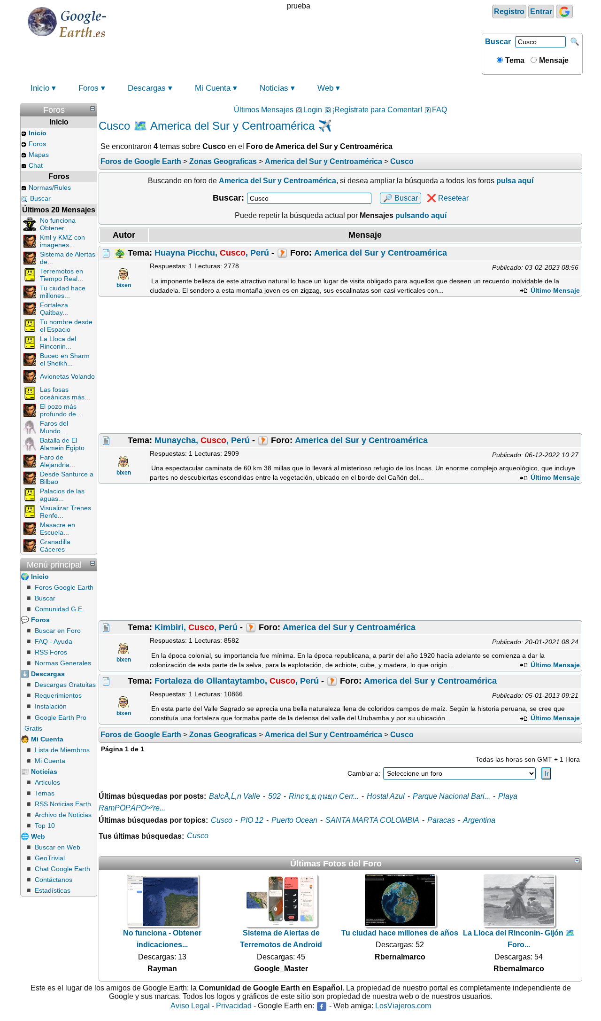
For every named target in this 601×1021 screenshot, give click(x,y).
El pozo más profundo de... (61, 410)
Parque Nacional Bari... (451, 796)
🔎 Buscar (400, 198)
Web (325, 88)
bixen (123, 285)
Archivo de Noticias (63, 814)
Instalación (51, 706)
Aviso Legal (190, 1006)
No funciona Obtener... (58, 224)
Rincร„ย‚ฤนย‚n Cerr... (324, 796)
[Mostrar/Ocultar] (92, 108)
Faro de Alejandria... (57, 460)
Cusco (221, 820)
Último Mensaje (554, 290)
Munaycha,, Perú (202, 440)
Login (312, 110)
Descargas (147, 88)
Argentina (479, 820)
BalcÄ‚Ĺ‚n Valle (234, 796)
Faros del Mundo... (54, 427)
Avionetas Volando (67, 376)
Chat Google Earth (62, 869)
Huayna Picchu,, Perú (211, 252)
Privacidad (234, 1006)
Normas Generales (63, 663)
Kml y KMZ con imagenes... (62, 241)
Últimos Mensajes (263, 110)
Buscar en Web (57, 847)
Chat (36, 165)
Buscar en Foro (58, 630)
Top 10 (45, 825)
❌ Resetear (448, 198)
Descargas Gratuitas (65, 684)
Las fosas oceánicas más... (65, 393)
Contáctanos (53, 879)
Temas (44, 793)
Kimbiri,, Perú (196, 627)
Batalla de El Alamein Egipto (62, 444)
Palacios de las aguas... (62, 494)
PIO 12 (251, 820)
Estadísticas (52, 890)
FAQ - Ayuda (53, 641)
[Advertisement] (340, 365)
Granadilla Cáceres (55, 545)
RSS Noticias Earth (63, 804)
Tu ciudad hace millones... (62, 291)
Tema (513, 60)
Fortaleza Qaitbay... (54, 308)
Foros (88, 88)
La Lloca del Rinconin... (58, 342)
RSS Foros (51, 652)
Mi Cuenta (213, 88)
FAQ (439, 110)
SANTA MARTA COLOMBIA (372, 820)
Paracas (441, 820)
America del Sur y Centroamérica (380, 252)
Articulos (47, 782)
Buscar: (228, 198)
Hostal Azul (386, 796)
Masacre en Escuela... (57, 528)
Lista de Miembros (62, 750)
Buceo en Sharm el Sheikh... (65, 359)
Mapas (39, 154)
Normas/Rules (50, 187)
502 (274, 796)
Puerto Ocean (294, 820)
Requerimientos (58, 695)
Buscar (498, 42)
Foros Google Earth (64, 587)
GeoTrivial (50, 858)
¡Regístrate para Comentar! (377, 110)
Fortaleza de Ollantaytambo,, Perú (236, 681)
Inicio (40, 88)
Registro (509, 12)
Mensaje (553, 60)
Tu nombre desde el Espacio (66, 325)
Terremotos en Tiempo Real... (61, 274)
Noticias (274, 88)
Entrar (541, 12)
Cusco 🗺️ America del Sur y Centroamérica (207, 125)
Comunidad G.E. (59, 609)
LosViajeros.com (403, 1006)
